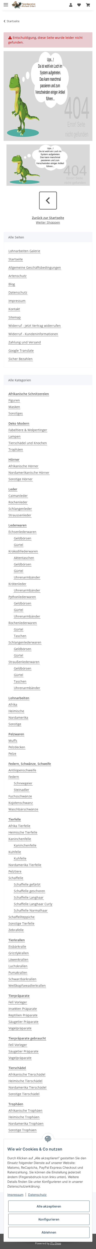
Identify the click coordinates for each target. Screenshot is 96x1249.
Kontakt (14, 309)
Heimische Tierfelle (22, 832)
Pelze (12, 753)
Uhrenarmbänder (27, 577)
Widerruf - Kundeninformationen (33, 334)
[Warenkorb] (87, 4)
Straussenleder (19, 515)
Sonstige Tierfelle (21, 923)
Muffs (12, 740)
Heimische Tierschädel (25, 1081)
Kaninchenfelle (19, 839)
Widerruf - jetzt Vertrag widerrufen (34, 325)
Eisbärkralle (17, 946)
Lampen (14, 436)
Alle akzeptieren (49, 1206)
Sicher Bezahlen (20, 359)
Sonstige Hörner (20, 479)
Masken (14, 407)
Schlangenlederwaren (24, 642)
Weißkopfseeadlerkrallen (27, 985)
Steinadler (21, 790)
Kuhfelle (14, 852)
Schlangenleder (20, 509)
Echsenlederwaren (22, 532)
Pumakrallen (17, 972)
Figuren (14, 400)
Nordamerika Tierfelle (24, 865)
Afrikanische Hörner (23, 466)
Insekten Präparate (22, 1009)
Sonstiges (15, 413)
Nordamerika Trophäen (26, 1123)
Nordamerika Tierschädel (27, 1087)
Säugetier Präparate (23, 1022)
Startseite (15, 259)
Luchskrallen (17, 966)
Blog (11, 284)
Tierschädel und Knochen (27, 443)
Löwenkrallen (18, 959)
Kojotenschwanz (20, 803)
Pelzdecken (16, 747)
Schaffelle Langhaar (29, 897)
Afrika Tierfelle (19, 826)
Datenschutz (17, 292)
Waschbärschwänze (23, 809)
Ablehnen (49, 1232)
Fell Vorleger (17, 1002)
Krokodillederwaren (23, 551)
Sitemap (14, 317)
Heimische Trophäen (24, 1117)
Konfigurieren (48, 1219)
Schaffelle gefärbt (27, 884)
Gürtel (18, 545)
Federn (13, 777)
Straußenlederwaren (24, 662)
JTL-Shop (55, 1243)
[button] (71, 4)
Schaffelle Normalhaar (31, 910)
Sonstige (14, 724)
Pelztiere (14, 871)
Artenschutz (17, 276)
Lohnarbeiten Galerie (24, 251)
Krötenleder (17, 584)
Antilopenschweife (22, 770)
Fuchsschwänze (20, 796)
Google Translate (21, 350)
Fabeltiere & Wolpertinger (27, 430)
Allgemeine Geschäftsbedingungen (34, 267)
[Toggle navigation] (6, 3)
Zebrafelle (16, 930)
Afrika (12, 704)
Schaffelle (15, 878)
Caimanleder (18, 495)
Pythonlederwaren (22, 597)
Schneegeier (23, 783)
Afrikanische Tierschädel (26, 1074)
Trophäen (15, 449)
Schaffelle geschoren (29, 891)
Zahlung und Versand (24, 342)
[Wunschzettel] (79, 4)
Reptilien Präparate (23, 1015)
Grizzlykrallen (18, 953)
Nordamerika (18, 717)
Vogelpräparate (19, 1028)
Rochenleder (17, 502)
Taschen (20, 636)
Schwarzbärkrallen (22, 979)
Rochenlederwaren (22, 623)
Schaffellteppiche (21, 917)
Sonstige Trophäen (22, 1130)
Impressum (16, 301)
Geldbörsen (22, 538)
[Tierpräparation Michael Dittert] (23, 5)
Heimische (16, 711)
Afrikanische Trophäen (25, 1110)
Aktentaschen (24, 558)
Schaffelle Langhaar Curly (33, 904)
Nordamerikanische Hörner (28, 472)
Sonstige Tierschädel (24, 1094)
